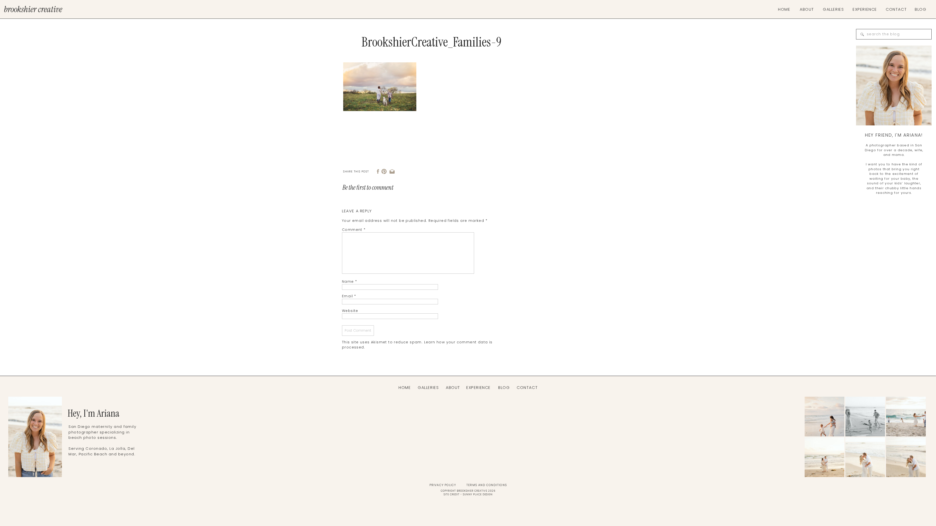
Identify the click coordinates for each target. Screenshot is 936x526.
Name (349, 281)
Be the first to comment (367, 187)
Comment (354, 229)
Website (350, 310)
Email (349, 296)
